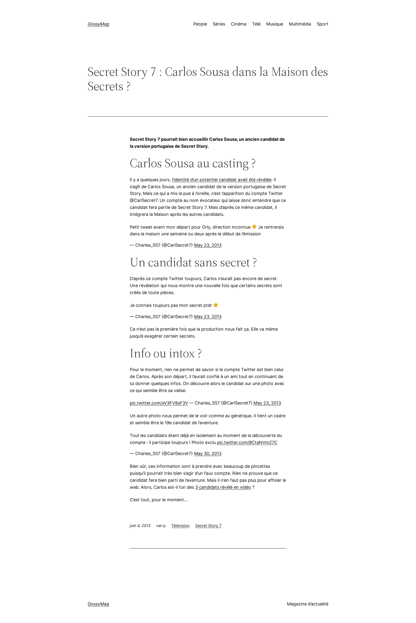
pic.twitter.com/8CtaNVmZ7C (247, 442)
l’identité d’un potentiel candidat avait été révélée (221, 179)
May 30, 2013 (207, 453)
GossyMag (98, 23)
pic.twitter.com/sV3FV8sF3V (159, 402)
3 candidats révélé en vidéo (223, 487)
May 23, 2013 (207, 245)
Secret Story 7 (208, 525)
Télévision (180, 525)
